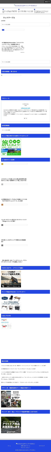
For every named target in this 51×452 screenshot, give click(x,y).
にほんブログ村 (4, 322)
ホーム (9, 445)
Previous (1, 11)
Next (50, 11)
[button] (49, 24)
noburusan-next (25, 108)
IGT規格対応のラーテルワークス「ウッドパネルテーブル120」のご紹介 (18, 369)
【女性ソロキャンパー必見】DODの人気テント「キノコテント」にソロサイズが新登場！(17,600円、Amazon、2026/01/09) (24, 378)
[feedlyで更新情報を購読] (24, 118)
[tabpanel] (9, 10)
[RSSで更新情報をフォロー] (26, 118)
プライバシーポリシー (25, 447)
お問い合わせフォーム (25, 445)
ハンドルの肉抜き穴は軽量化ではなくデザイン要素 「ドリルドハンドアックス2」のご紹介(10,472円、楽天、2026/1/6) (24, 373)
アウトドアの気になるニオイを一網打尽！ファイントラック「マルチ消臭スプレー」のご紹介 (23, 365)
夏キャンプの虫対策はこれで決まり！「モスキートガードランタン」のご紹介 (20, 382)
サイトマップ (42, 445)
